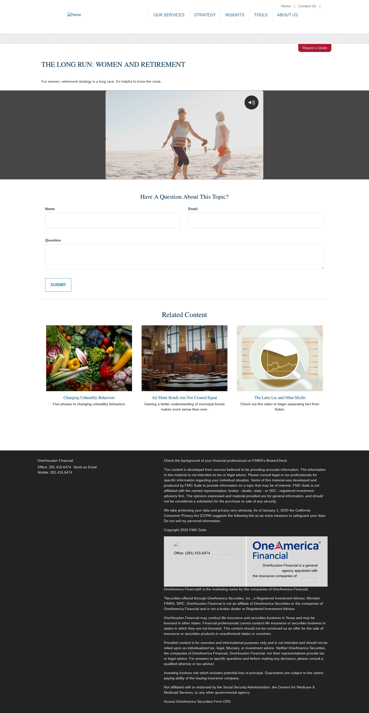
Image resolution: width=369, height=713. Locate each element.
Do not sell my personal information (192, 521)
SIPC (180, 603)
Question (53, 240)
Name (50, 209)
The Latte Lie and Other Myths (280, 397)
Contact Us (307, 6)
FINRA (169, 603)
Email (193, 209)
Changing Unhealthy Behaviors (89, 397)
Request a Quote (314, 48)
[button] (169, 15)
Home (286, 6)
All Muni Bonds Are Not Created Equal (184, 397)
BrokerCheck (276, 461)
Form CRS (222, 701)
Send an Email (224, 553)
